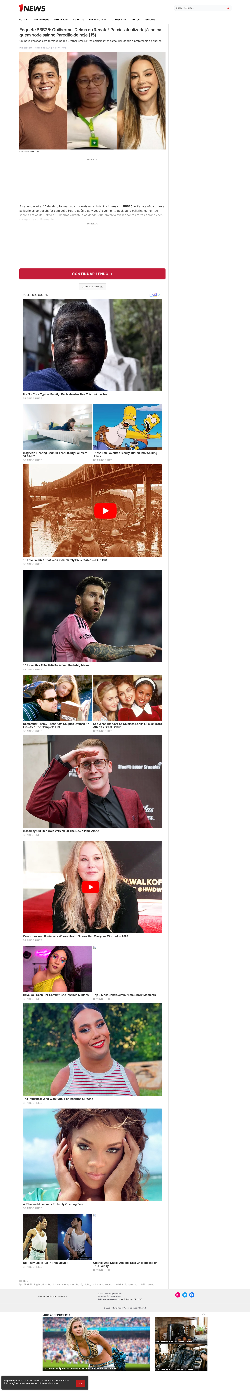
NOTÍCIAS (24, 19)
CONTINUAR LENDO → (92, 274)
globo (87, 1284)
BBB (25, 1280)
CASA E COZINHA (97, 19)
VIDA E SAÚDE (61, 19)
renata (151, 1284)
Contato (41, 1296)
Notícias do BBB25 (115, 1284)
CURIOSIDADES (119, 19)
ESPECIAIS (150, 19)
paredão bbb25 (136, 1284)
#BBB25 (28, 1284)
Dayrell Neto (60, 47)
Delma (59, 1284)
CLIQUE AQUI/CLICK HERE (130, 1299)
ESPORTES (78, 19)
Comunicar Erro (90, 287)
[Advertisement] (92, 181)
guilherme (97, 1284)
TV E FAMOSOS (41, 19)
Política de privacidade (57, 1296)
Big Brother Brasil (44, 1284)
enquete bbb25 (73, 1284)
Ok (80, 1383)
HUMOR (135, 19)
